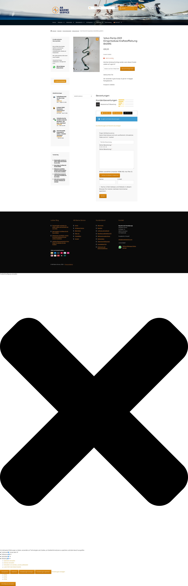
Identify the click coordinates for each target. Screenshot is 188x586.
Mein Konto (78, 231)
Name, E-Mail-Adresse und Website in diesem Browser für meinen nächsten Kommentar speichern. (115, 189)
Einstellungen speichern (43, 571)
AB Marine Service (79, 228)
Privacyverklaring (69, 264)
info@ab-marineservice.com (125, 239)
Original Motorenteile (67, 31)
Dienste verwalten (9, 563)
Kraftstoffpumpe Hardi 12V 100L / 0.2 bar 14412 (61, 98)
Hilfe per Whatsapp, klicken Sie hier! (61, 67)
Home (54, 22)
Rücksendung (101, 239)
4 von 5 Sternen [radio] (104, 147)
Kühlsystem (89, 22)
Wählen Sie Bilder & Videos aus (110, 175)
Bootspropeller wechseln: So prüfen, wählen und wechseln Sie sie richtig (60, 161)
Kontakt (99, 22)
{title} (5, 575)
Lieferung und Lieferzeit (103, 231)
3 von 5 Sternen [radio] (103, 147)
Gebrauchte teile (75, 31)
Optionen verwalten (9, 560)
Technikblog (108, 22)
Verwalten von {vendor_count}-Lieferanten (16, 565)
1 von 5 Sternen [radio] (100, 147)
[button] (97, 39)
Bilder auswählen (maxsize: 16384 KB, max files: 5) (115, 171)
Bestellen (100, 228)
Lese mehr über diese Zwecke (12, 567)
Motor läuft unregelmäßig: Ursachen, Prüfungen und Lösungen (59, 180)
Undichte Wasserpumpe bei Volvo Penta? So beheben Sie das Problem (60, 175)
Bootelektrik (79, 22)
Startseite (54, 31)
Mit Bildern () (106, 113)
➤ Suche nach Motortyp (60, 81)
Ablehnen (14, 571)
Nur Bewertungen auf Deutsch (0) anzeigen (108, 126)
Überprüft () (118, 113)
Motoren (60, 22)
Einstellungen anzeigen (26, 571)
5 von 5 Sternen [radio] (106, 147)
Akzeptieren (5, 571)
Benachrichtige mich (127, 68)
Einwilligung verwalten (8, 584)
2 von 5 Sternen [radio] (101, 147)
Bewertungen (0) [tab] (78, 96)
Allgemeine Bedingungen (104, 241)
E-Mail (120, 179)
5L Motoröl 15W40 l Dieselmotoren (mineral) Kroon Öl (61, 109)
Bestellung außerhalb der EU (104, 233)
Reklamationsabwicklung (104, 236)
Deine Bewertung (105, 145)
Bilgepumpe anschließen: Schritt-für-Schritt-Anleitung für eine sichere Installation (60, 170)
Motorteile (69, 22)
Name (101, 179)
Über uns (77, 233)
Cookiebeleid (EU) (102, 244)
